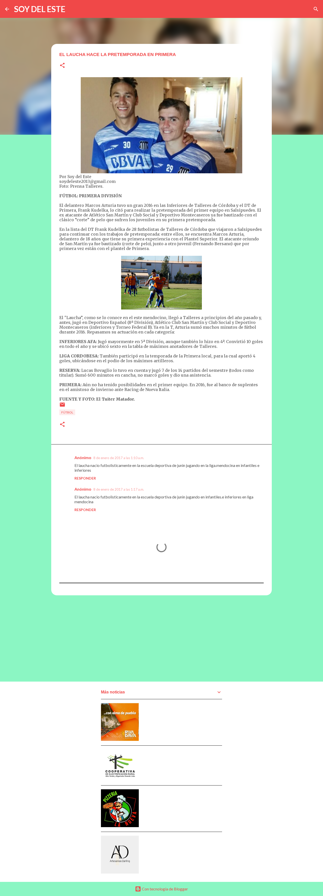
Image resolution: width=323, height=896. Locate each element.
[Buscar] (316, 9)
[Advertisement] (161, 638)
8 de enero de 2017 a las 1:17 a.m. (118, 489)
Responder (85, 478)
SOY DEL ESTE (39, 9)
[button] (62, 65)
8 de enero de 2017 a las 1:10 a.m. (118, 458)
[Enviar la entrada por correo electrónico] (62, 406)
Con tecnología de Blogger (164, 888)
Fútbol (67, 412)
